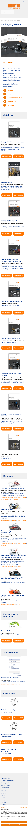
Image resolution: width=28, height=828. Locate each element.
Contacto (3, 804)
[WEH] (14, 6)
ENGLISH (3, 497)
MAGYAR (3, 499)
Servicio (3, 797)
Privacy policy (23, 807)
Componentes (5, 787)
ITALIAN (24, 497)
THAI (19, 499)
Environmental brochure (15, 98)
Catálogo (10, 90)
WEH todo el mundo (6, 800)
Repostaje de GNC (6, 783)
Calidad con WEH (5, 793)
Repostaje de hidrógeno (7, 780)
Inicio (2, 20)
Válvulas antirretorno (6, 785)
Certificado (11, 105)
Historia (3, 795)
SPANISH (19, 497)
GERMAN (8, 497)
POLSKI (8, 499)
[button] (23, 1)
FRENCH (14, 497)
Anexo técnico (12, 101)
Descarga (7, 20)
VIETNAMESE (14, 499)
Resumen (10, 94)
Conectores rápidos (6, 778)
